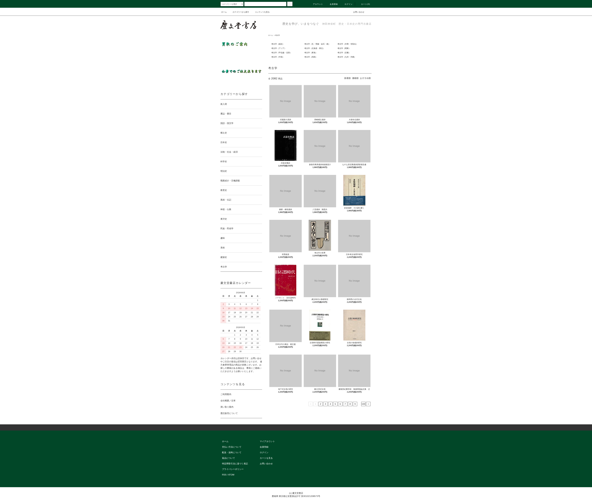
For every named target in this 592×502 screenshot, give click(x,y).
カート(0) (365, 4)
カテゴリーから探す (240, 12)
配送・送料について (231, 452)
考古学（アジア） (278, 48)
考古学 (277, 35)
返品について (228, 458)
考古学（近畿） (343, 53)
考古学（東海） (310, 53)
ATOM (231, 474)
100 (363, 404)
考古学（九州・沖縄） (346, 57)
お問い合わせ (358, 12)
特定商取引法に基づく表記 (235, 463)
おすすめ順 (365, 78)
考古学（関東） (343, 48)
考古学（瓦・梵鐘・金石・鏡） (317, 44)
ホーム (224, 12)
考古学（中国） (277, 57)
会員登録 (334, 4)
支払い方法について (231, 447)
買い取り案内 (226, 407)
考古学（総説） (277, 44)
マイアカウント (267, 441)
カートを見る (266, 458)
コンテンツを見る (262, 12)
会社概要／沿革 (228, 400)
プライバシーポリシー (233, 469)
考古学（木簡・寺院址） (347, 44)
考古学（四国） (310, 57)
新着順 (347, 78)
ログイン (349, 4)
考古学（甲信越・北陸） (281, 53)
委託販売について (229, 413)
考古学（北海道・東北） (314, 48)
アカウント (318, 4)
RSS (224, 474)
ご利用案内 (225, 394)
